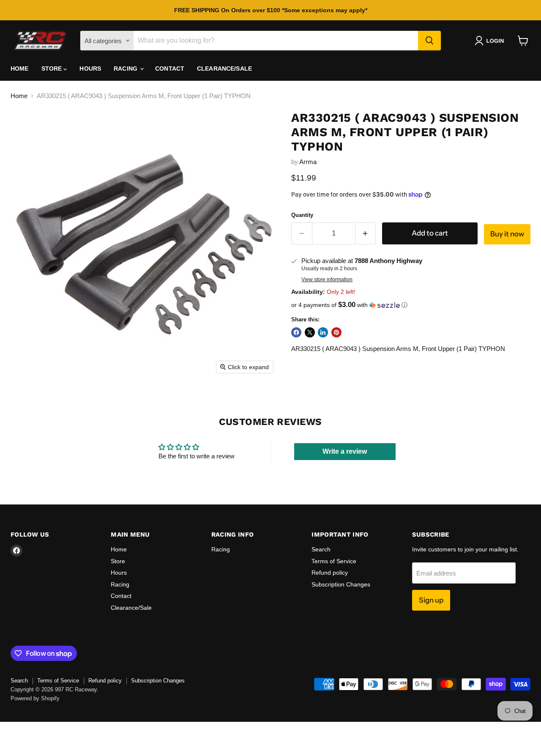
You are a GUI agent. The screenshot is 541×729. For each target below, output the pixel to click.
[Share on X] (310, 332)
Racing (126, 68)
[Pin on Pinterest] (336, 332)
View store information (326, 279)
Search (321, 549)
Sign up (431, 600)
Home (20, 68)
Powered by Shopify (35, 698)
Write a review (344, 451)
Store (52, 68)
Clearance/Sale (224, 68)
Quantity (302, 215)
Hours (90, 68)
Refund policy (329, 572)
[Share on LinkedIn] (323, 332)
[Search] (429, 40)
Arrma (308, 161)
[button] (491, 41)
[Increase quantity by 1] (365, 233)
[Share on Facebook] (296, 332)
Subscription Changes (340, 584)
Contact (169, 68)
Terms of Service (333, 561)
